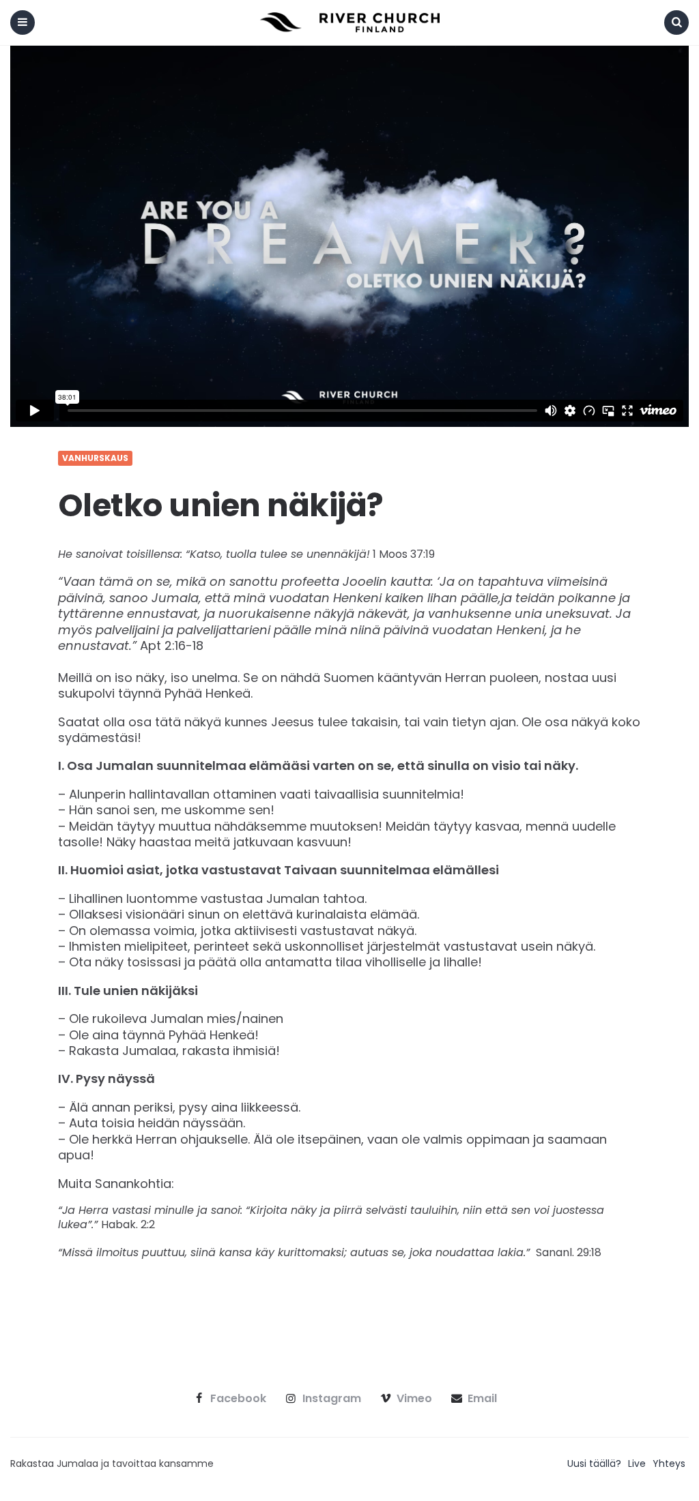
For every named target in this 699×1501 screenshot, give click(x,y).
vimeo (414, 1398)
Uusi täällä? (594, 1463)
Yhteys (669, 1463)
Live (637, 1463)
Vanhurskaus (95, 458)
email (482, 1398)
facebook (238, 1398)
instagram (331, 1398)
